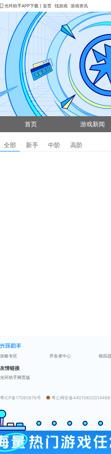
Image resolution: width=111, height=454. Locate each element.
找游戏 (61, 5)
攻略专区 (8, 356)
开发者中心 (60, 356)
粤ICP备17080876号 (20, 398)
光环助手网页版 (15, 377)
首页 (47, 5)
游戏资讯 (79, 5)
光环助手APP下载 (21, 5)
